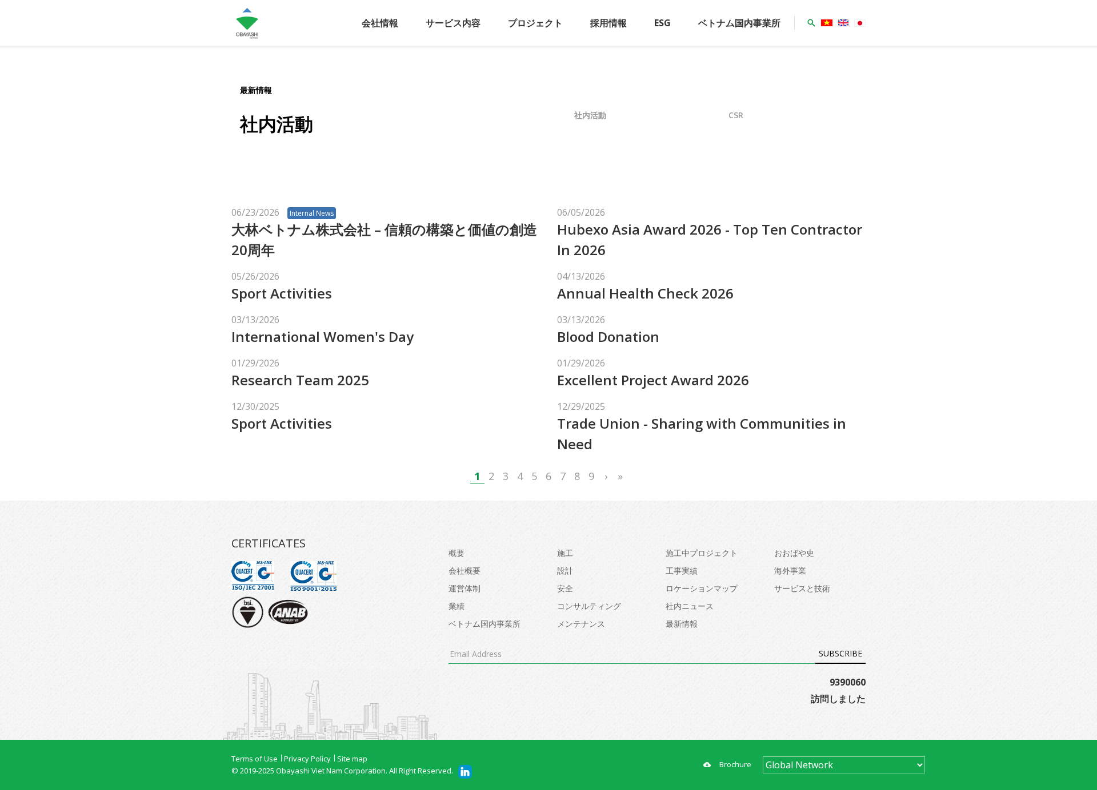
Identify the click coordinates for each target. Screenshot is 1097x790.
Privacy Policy (307, 758)
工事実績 (682, 570)
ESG (662, 23)
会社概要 (465, 570)
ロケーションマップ (702, 588)
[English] (843, 22)
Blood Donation (608, 336)
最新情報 (682, 623)
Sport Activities (281, 293)
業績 (457, 605)
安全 (565, 588)
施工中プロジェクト (702, 552)
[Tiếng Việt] (826, 22)
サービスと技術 (802, 588)
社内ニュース (690, 605)
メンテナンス (581, 623)
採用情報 (608, 23)
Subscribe (840, 653)
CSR (735, 115)
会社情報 (380, 23)
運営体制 (465, 588)
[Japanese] (860, 23)
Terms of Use (254, 758)
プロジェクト (535, 23)
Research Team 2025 (300, 379)
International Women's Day (322, 336)
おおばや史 (794, 552)
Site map (352, 758)
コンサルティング (589, 605)
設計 (565, 570)
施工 (565, 552)
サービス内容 (453, 23)
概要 (457, 552)
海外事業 (790, 570)
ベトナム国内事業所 (739, 23)
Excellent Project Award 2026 (653, 379)
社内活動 (590, 115)
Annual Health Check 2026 (645, 293)
